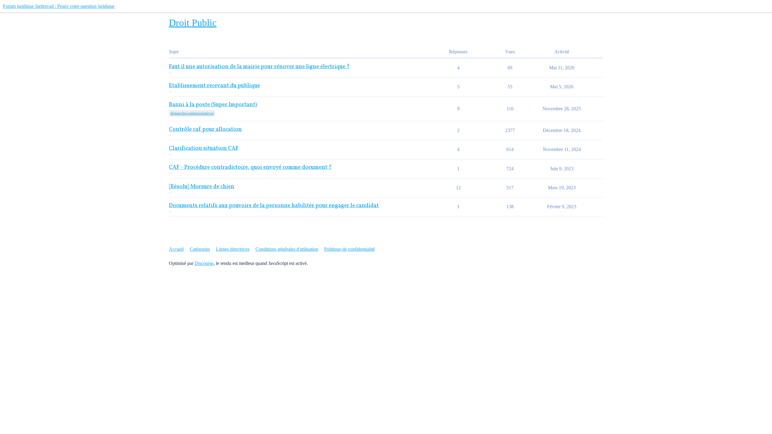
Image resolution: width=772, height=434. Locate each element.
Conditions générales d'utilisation (286, 249)
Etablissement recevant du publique (214, 86)
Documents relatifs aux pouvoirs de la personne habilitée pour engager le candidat (274, 205)
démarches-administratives (192, 113)
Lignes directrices (232, 249)
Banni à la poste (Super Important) (213, 104)
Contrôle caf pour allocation (205, 129)
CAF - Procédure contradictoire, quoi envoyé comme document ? (250, 167)
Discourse (204, 263)
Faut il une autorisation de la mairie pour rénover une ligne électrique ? (259, 67)
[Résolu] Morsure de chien (201, 186)
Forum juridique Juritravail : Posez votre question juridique (59, 6)
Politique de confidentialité (349, 249)
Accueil (176, 249)
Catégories (200, 249)
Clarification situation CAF (204, 148)
